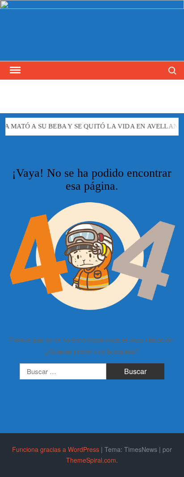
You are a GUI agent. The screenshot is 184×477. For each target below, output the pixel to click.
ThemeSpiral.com (91, 460)
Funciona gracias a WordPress (55, 449)
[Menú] (14, 70)
